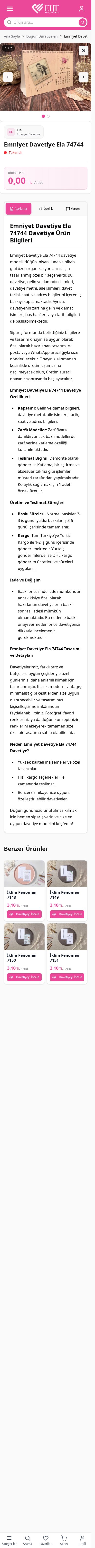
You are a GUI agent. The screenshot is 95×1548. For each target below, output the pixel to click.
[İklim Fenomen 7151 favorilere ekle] (52, 928)
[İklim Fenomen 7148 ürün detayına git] (24, 873)
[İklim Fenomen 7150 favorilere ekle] (9, 928)
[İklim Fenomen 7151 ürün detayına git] (67, 936)
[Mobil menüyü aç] (10, 9)
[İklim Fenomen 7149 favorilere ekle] (52, 865)
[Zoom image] (83, 50)
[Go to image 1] (43, 116)
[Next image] (83, 77)
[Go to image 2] (48, 116)
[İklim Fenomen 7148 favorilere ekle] (9, 865)
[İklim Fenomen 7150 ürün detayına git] (24, 936)
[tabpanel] (45, 524)
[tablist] (45, 208)
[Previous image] (8, 77)
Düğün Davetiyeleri (42, 36)
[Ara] (82, 22)
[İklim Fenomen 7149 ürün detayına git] (67, 873)
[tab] (18, 209)
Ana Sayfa (12, 36)
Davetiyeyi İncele (27, 914)
